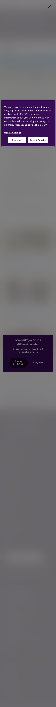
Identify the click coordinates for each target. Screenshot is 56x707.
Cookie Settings (12, 133)
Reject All (17, 140)
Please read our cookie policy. (30, 124)
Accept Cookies (38, 140)
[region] (28, 123)
